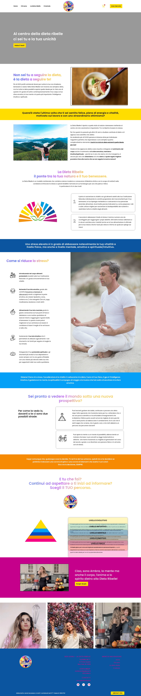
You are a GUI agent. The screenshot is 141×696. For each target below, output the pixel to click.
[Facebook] (78, 684)
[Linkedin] (89, 684)
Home (16, 6)
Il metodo (47, 6)
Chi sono (24, 6)
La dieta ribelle (35, 6)
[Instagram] (83, 684)
